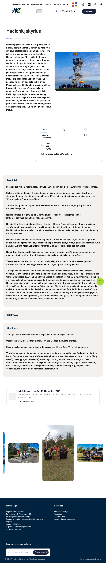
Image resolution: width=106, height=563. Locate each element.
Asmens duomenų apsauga (64, 519)
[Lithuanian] (72, 3)
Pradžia (9, 39)
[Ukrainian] (75, 6)
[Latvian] (72, 6)
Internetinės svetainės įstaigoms (90, 559)
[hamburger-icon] (39, 11)
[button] (101, 4)
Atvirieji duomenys (61, 512)
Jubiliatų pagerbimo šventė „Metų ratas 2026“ (39, 391)
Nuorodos (58, 514)
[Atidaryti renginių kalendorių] (100, 281)
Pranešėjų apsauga (61, 517)
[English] (75, 3)
